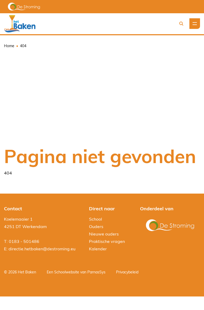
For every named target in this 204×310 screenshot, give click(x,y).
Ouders (96, 226)
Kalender (98, 248)
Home (9, 45)
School (95, 219)
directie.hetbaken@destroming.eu (41, 248)
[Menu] (194, 23)
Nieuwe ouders (104, 234)
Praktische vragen (107, 241)
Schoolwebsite (66, 272)
